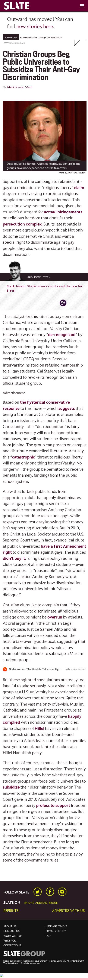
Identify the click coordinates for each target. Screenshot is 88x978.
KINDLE (53, 903)
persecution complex (22, 224)
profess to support (53, 805)
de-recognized (61, 334)
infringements (63, 212)
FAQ (48, 936)
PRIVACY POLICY (56, 931)
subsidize (11, 787)
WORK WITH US (12, 936)
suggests (67, 408)
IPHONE (29, 903)
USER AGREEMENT (56, 926)
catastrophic (23, 457)
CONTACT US (11, 931)
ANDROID (41, 903)
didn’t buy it (14, 558)
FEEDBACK (9, 940)
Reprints (10, 911)
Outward (11, 37)
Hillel (39, 728)
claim (79, 187)
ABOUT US (9, 926)
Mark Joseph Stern (19, 87)
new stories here (34, 26)
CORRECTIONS (12, 945)
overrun (54, 617)
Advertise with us (68, 911)
